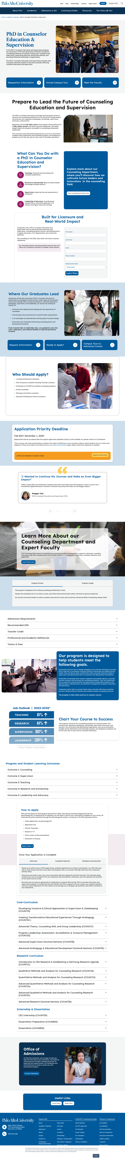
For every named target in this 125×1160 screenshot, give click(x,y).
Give (66, 3)
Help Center (93, 3)
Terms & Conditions (81, 1142)
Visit (61, 3)
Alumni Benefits (80, 1123)
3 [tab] (60, 511)
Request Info (113, 3)
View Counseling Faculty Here (78, 193)
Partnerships (61, 1135)
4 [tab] (62, 511)
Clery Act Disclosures (105, 1132)
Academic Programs (12, 17)
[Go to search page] (122, 3)
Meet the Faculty (93, 82)
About (40, 1123)
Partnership (75, 3)
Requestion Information (21, 82)
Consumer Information (106, 1135)
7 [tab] (71, 511)
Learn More (56, 1103)
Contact (83, 3)
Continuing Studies (69, 10)
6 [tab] (68, 511)
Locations (60, 1132)
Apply (103, 3)
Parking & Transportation (64, 1139)
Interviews (33, 861)
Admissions (42, 1129)
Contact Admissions (31, 1073)
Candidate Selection (62, 861)
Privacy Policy (103, 1145)
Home (3, 17)
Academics (32, 10)
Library (59, 1129)
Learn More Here (28, 562)
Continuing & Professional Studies (45, 1143)
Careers (41, 1135)
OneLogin (60, 1126)
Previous (50, 511)
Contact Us (42, 1139)
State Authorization (60, 445)
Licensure (102, 1142)
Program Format (37, 583)
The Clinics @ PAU (104, 10)
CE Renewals (79, 1129)
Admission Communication (91, 861)
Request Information (100, 455)
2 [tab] (57, 511)
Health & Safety (104, 1139)
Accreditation (103, 1126)
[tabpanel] (62, 487)
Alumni (41, 1132)
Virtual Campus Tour (57, 82)
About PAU (17, 10)
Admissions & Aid (48, 10)
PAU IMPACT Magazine (64, 1142)
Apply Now (69, 1103)
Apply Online (26, 846)
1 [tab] (54, 511)
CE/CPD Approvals (81, 1126)
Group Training (79, 1132)
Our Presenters (79, 1135)
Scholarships (79, 1139)
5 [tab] (65, 511)
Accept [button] (96, 1156)
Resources (87, 10)
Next (74, 511)
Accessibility (103, 1123)
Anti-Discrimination (105, 1129)
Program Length (88, 583)
